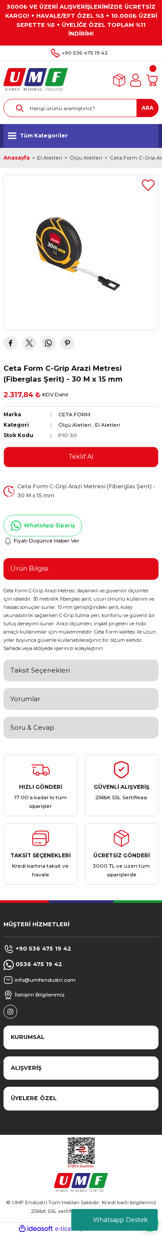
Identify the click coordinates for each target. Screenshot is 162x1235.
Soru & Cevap (32, 727)
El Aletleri (107, 424)
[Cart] (152, 80)
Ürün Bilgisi (29, 568)
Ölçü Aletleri (74, 424)
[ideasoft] (36, 1229)
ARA (147, 108)
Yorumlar (25, 699)
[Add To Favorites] (148, 185)
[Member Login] (135, 80)
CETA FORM (74, 414)
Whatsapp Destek (120, 1220)
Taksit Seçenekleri (40, 670)
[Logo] (35, 79)
